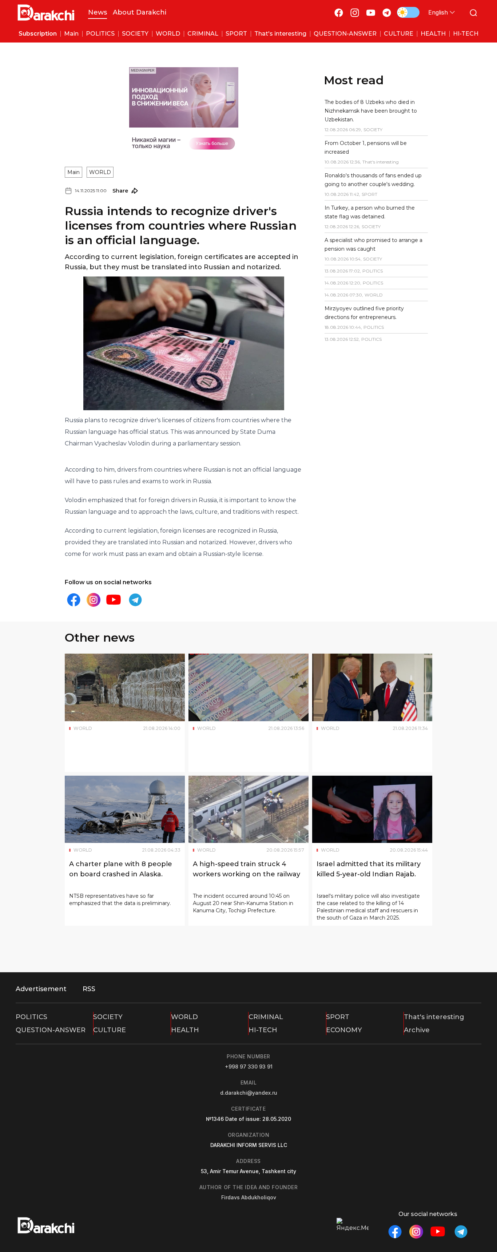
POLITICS (31, 1017)
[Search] (473, 12)
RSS (89, 989)
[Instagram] (354, 12)
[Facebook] (338, 12)
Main (73, 172)
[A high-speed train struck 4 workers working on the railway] (248, 809)
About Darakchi (139, 12)
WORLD (100, 172)
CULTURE (109, 1030)
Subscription (38, 33)
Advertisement (41, 989)
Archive (417, 1030)
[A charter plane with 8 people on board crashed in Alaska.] (125, 809)
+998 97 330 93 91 (249, 1066)
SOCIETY (108, 1017)
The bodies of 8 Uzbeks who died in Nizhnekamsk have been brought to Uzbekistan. (371, 111)
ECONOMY (344, 1030)
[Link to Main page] (46, 12)
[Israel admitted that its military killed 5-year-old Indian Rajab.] (372, 809)
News (97, 12)
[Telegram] (386, 12)
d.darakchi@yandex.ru (248, 1093)
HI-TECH (263, 1030)
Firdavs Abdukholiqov (248, 1197)
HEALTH (185, 1030)
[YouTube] (370, 12)
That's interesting (434, 1017)
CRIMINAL (266, 1017)
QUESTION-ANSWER (51, 1030)
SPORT (337, 1017)
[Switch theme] (408, 12)
